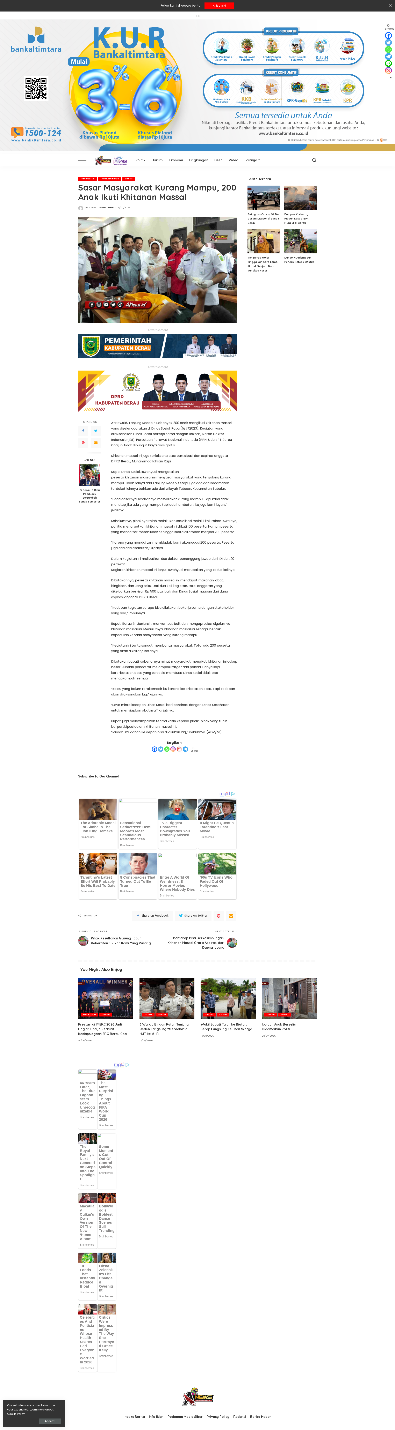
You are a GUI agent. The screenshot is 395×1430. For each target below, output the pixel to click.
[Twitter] (96, 431)
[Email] (96, 443)
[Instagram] (173, 749)
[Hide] (390, 78)
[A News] (110, 160)
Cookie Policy (16, 1414)
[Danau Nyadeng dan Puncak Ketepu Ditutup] (300, 241)
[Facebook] (83, 431)
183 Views (90, 207)
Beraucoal (89, 1014)
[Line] (388, 63)
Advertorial (88, 178)
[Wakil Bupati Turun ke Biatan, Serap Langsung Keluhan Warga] (228, 998)
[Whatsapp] (167, 749)
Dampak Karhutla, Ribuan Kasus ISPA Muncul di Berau (296, 218)
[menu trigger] (84, 160)
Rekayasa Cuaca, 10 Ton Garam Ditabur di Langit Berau (263, 218)
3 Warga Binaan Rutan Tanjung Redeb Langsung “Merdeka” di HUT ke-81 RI (164, 1029)
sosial (128, 178)
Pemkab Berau (110, 178)
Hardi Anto (106, 207)
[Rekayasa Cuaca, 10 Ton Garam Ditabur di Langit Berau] (263, 198)
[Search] (314, 160)
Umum (106, 1014)
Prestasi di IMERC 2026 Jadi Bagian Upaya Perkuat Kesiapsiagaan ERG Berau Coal (103, 1029)
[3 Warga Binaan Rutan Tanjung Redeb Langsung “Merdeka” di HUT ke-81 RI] (167, 998)
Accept (50, 1421)
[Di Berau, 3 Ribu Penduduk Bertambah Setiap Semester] (89, 475)
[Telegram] (185, 749)
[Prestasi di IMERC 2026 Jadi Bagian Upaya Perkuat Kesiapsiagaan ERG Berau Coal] (105, 998)
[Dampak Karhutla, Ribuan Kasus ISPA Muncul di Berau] (300, 198)
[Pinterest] (83, 443)
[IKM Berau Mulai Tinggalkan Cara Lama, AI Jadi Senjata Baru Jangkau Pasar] (263, 241)
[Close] (390, 6)
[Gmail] (179, 749)
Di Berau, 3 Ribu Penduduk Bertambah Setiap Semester (89, 495)
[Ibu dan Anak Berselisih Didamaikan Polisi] (289, 998)
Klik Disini (219, 5)
